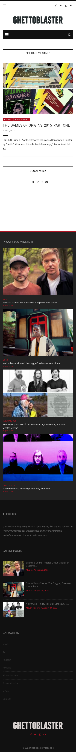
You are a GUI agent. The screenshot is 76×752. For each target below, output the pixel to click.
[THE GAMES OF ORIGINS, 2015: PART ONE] (38, 88)
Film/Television (10, 675)
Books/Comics (10, 683)
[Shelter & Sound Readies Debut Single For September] (38, 272)
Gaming (7, 120)
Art (4, 652)
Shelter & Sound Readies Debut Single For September (30, 302)
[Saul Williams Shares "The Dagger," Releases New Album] (38, 333)
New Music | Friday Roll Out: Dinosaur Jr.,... (47, 604)
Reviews (7, 667)
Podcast (7, 660)
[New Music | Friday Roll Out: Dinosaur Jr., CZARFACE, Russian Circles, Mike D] (38, 394)
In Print (6, 691)
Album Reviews (9, 421)
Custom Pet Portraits (13, 208)
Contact (7, 699)
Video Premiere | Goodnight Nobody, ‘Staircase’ (27, 488)
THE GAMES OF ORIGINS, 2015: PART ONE (36, 125)
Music (5, 299)
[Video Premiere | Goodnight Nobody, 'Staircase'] (38, 458)
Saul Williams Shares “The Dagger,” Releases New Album (31, 363)
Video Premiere (9, 485)
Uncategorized (21, 120)
